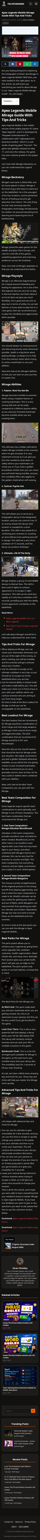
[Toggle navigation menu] (36, 4)
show (15, 101)
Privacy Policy (30, 1522)
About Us (19, 1522)
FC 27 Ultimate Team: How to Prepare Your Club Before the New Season (19, 1478)
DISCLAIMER (24, 1527)
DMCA (14, 1527)
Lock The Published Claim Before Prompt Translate (17, 1467)
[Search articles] (30, 4)
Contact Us (8, 1522)
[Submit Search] (33, 1411)
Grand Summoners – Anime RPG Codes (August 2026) (24, 1442)
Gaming (5, 23)
